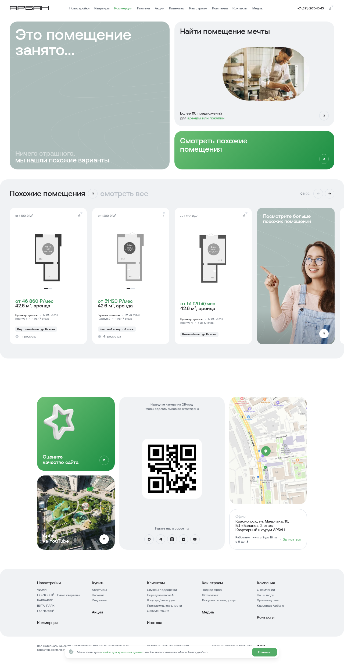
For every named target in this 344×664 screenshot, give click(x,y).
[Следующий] (330, 193)
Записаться (292, 539)
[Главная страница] (29, 8)
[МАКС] (149, 539)
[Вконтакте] (183, 539)
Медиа (257, 8)
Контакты (240, 8)
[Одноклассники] (172, 539)
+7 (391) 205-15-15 (311, 8)
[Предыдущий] (318, 193)
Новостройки (79, 8)
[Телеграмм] (161, 539)
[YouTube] (195, 539)
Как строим (198, 8)
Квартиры (102, 8)
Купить (98, 583)
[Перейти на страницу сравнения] (330, 8)
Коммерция (123, 8)
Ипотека (143, 8)
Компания (220, 8)
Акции (159, 8)
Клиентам (177, 8)
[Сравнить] (79, 215)
